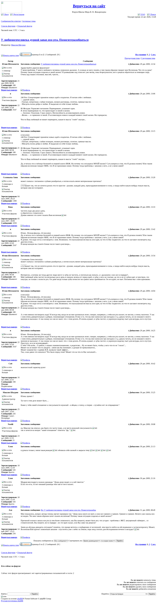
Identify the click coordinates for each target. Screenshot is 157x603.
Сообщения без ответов (11, 21)
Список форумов (8, 26)
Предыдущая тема (132, 58)
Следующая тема (148, 58)
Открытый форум (24, 26)
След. (153, 55)
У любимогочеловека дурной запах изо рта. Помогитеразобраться (45, 39)
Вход (6, 14)
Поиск (153, 14)
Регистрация (18, 14)
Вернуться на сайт (89, 6)
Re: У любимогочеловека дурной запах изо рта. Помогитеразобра (68, 510)
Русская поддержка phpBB (12, 601)
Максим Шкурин (18, 45)
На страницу (140, 55)
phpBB (20, 599)
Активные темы (29, 21)
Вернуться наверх (9, 90)
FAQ (143, 14)
